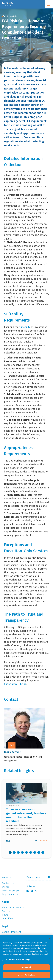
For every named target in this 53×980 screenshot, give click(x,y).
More (20, 734)
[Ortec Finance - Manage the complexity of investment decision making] (4, 16)
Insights (13, 16)
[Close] (50, 938)
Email (21, 727)
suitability (24, 327)
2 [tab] (14, 852)
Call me (22, 720)
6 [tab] (30, 852)
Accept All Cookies (26, 975)
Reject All (26, 967)
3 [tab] (18, 852)
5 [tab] (26, 852)
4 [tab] (22, 852)
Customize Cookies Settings (17, 959)
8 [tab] (38, 852)
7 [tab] (34, 852)
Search (48, 877)
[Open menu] (48, 4)
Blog (8, 840)
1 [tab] (10, 852)
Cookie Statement (40, 954)
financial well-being (15, 684)
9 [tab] (42, 852)
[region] (26, 957)
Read (43, 840)
